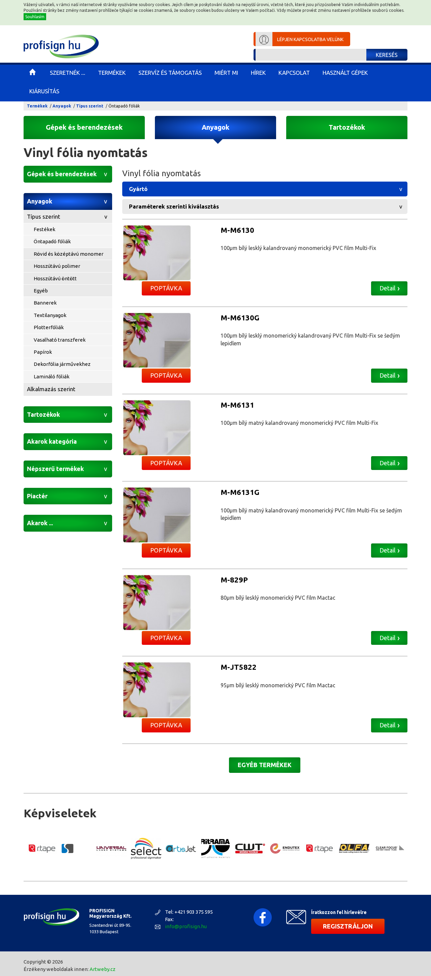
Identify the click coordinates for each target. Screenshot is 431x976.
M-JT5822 (239, 667)
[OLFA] (354, 848)
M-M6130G (240, 317)
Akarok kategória (52, 441)
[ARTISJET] (181, 848)
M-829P (234, 579)
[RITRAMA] (215, 848)
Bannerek (45, 303)
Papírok (43, 352)
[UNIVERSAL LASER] (111, 848)
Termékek (37, 106)
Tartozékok (347, 127)
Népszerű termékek (55, 468)
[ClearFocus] (389, 848)
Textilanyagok (50, 315)
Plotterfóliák (49, 327)
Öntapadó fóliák (52, 241)
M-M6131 (237, 405)
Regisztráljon (348, 926)
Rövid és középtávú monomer (68, 254)
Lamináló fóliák (51, 376)
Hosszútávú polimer (57, 266)
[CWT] (250, 848)
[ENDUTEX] (285, 848)
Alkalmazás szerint (51, 389)
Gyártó (138, 189)
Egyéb (41, 290)
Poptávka (166, 288)
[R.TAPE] (42, 848)
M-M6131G (240, 492)
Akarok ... (40, 523)
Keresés (387, 55)
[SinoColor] (77, 848)
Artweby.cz (102, 969)
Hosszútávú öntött (55, 278)
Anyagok (62, 106)
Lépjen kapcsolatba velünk (310, 39)
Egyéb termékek (265, 764)
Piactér (37, 496)
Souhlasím (34, 16)
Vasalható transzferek (60, 340)
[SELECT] (146, 848)
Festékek (44, 229)
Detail (387, 288)
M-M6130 (237, 230)
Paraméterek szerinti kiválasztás (174, 206)
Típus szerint (89, 106)
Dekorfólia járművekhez (62, 364)
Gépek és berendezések (84, 127)
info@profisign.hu (186, 926)
